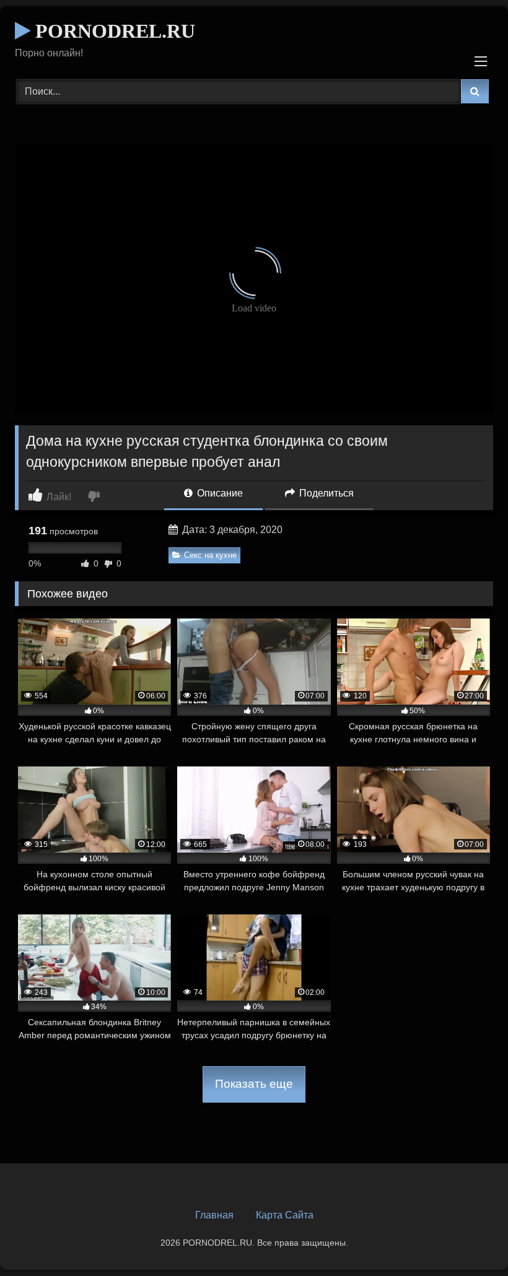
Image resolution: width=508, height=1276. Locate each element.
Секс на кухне (210, 555)
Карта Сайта (284, 1215)
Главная (214, 1215)
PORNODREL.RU (112, 31)
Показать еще (254, 1083)
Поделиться (325, 493)
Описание (219, 493)
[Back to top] (469, 1239)
